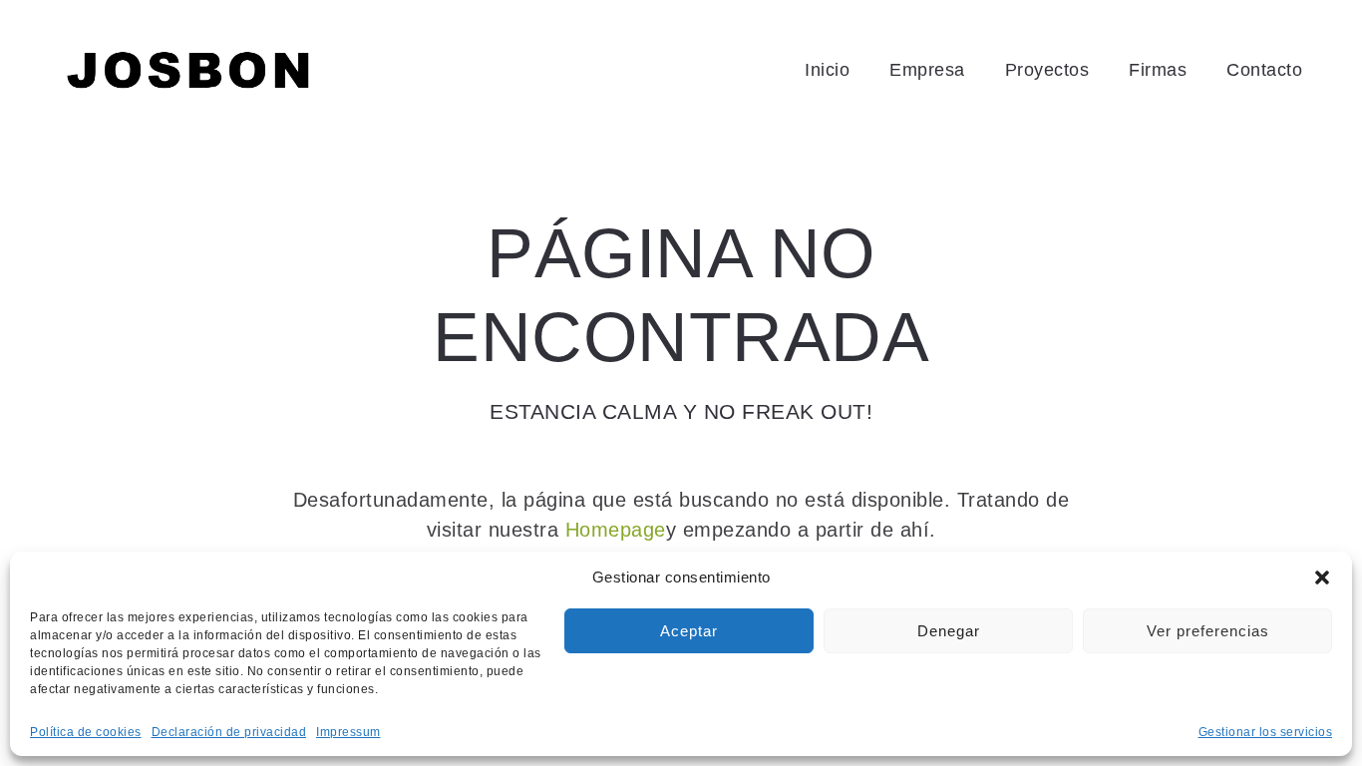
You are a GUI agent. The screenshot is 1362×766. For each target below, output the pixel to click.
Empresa (927, 70)
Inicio (827, 70)
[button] (1322, 577)
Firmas (1158, 70)
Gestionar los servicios (1265, 732)
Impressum (348, 732)
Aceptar (689, 630)
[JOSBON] (188, 70)
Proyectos (1047, 70)
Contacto (1264, 70)
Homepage (615, 530)
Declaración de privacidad (229, 732)
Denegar (948, 630)
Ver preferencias (1208, 630)
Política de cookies (86, 732)
